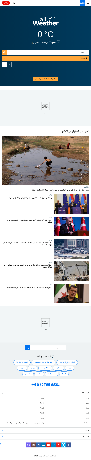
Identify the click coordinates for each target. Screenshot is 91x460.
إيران (69, 368)
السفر (87, 413)
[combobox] (45, 52)
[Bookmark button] (31, 43)
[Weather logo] (45, 23)
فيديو (87, 418)
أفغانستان (86, 187)
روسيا (50, 240)
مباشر (6, 3)
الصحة (42, 408)
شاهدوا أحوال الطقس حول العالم (45, 79)
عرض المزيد (85, 436)
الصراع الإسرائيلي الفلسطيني (43, 362)
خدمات (87, 430)
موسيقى (28, 373)
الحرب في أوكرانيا (22, 362)
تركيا (50, 217)
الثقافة (42, 413)
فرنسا (64, 373)
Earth (42, 403)
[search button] (4, 52)
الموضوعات (85, 393)
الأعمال (87, 403)
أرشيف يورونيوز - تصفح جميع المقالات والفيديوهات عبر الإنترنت (25, 423)
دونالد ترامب (45, 368)
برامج (42, 418)
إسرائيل (58, 368)
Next (87, 408)
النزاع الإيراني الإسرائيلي (67, 362)
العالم (50, 195)
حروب (22, 368)
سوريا (39, 373)
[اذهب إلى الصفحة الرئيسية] (82, 3)
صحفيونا (86, 423)
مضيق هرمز (51, 373)
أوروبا (87, 398)
